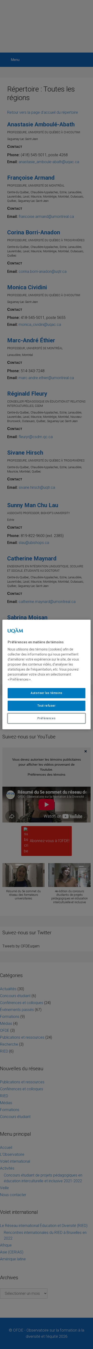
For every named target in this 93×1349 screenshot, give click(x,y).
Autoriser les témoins (46, 693)
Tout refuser (46, 705)
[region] (46, 675)
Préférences (46, 718)
